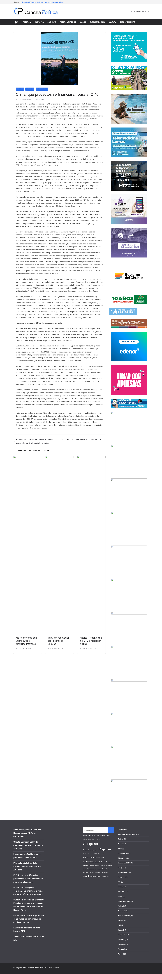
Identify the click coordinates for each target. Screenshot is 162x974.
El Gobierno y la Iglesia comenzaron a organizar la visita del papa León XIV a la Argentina (28, 891)
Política (27, 22)
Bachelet (102, 835)
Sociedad (51, 22)
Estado (103, 862)
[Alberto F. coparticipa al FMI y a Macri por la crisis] (91, 458)
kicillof (84, 869)
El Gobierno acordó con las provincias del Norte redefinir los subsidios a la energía (28, 878)
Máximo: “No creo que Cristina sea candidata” (82, 439)
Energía (120, 868)
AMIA (93, 835)
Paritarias (97, 872)
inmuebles (109, 865)
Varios (120, 954)
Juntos (120, 896)
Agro (89, 835)
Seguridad (93, 876)
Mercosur (85, 872)
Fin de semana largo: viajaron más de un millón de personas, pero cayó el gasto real (28, 918)
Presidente (105, 872)
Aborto (85, 835)
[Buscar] (111, 830)
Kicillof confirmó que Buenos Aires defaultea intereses (26, 640)
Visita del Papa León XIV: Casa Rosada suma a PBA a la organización (27, 833)
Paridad (92, 872)
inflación (103, 865)
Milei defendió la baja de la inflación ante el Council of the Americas (27, 866)
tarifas (98, 876)
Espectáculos (122, 872)
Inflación (121, 887)
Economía (39, 22)
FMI (119, 882)
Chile (89, 839)
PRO (119, 925)
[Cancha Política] (16, 22)
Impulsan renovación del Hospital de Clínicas (58, 640)
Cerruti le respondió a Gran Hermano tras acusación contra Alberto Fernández (35, 441)
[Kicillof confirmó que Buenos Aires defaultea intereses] (27, 458)
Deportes (105, 849)
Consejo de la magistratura (90, 850)
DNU (95, 854)
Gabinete (85, 865)
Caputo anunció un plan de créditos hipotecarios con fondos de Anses (28, 845)
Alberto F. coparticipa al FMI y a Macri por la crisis (91, 640)
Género (91, 865)
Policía (120, 906)
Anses (97, 835)
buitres (85, 839)
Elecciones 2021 (99, 857)
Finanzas (108, 862)
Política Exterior (68, 22)
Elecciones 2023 (97, 22)
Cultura (112, 22)
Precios (120, 920)
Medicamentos (91, 869)
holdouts (97, 865)
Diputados (90, 854)
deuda (84, 854)
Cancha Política (40, 99)
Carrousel (121, 829)
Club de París (96, 839)
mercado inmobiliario (103, 869)
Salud (83, 22)
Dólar (120, 848)
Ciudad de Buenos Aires (126, 834)
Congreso (90, 844)
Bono (107, 835)
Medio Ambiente (127, 22)
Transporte (121, 944)
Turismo (103, 876)
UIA (108, 876)
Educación (29, 89)
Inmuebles (121, 892)
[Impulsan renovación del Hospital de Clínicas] (59, 458)
